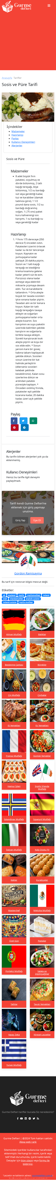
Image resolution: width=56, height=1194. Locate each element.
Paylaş (15, 138)
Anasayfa (7, 77)
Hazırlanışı (17, 135)
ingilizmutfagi (33, 595)
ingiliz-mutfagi (26, 602)
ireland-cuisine (9, 602)
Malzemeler (18, 131)
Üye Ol (37, 520)
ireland (46, 595)
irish (5, 598)
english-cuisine (33, 598)
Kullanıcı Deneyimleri (23, 142)
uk (4, 595)
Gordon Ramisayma (28, 573)
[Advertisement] (28, 42)
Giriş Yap (20, 520)
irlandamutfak (16, 598)
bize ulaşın (27, 1160)
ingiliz (21, 595)
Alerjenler (16, 145)
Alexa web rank (28, 1142)
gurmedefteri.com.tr (42, 1175)
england (12, 595)
